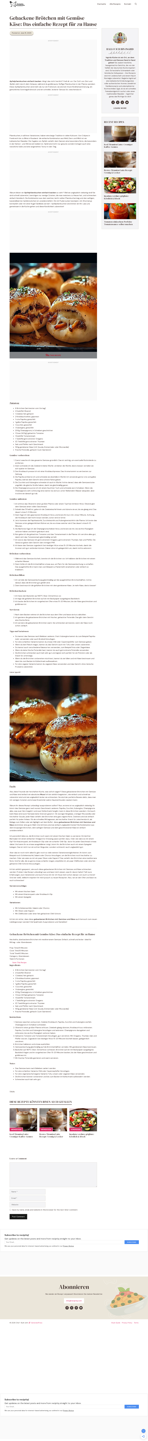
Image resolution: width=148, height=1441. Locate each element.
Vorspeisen (75, 1130)
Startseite (101, 4)
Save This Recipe (19, 962)
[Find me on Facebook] (113, 102)
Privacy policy (127, 1323)
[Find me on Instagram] (122, 102)
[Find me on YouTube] (127, 102)
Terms (136, 1323)
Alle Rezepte (115, 4)
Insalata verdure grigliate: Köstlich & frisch (81, 1135)
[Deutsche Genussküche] (17, 4)
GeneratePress (36, 1323)
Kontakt (127, 4)
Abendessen (16, 1130)
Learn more (120, 108)
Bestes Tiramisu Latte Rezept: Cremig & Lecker (51, 1135)
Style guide (115, 1323)
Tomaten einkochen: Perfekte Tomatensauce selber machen (118, 223)
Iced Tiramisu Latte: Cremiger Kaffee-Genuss (21, 1135)
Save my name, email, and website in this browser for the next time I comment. (45, 1210)
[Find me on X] (117, 102)
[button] (136, 4)
